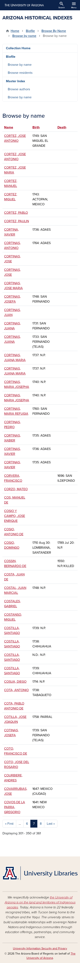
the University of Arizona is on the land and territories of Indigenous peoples (40, 902)
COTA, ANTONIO (16, 690)
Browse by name (24, 36)
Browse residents (20, 73)
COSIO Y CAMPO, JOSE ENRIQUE (14, 516)
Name (10, 127)
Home (15, 31)
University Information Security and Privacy (40, 948)
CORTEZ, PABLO (16, 213)
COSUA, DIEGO (15, 682)
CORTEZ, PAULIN (16, 221)
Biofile (30, 31)
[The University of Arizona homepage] (24, 5)
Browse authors (19, 89)
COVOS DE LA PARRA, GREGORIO (14, 807)
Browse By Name (53, 31)
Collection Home (18, 48)
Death (61, 127)
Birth (36, 127)
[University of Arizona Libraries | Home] (40, 873)
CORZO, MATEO (16, 489)
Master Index (15, 81)
